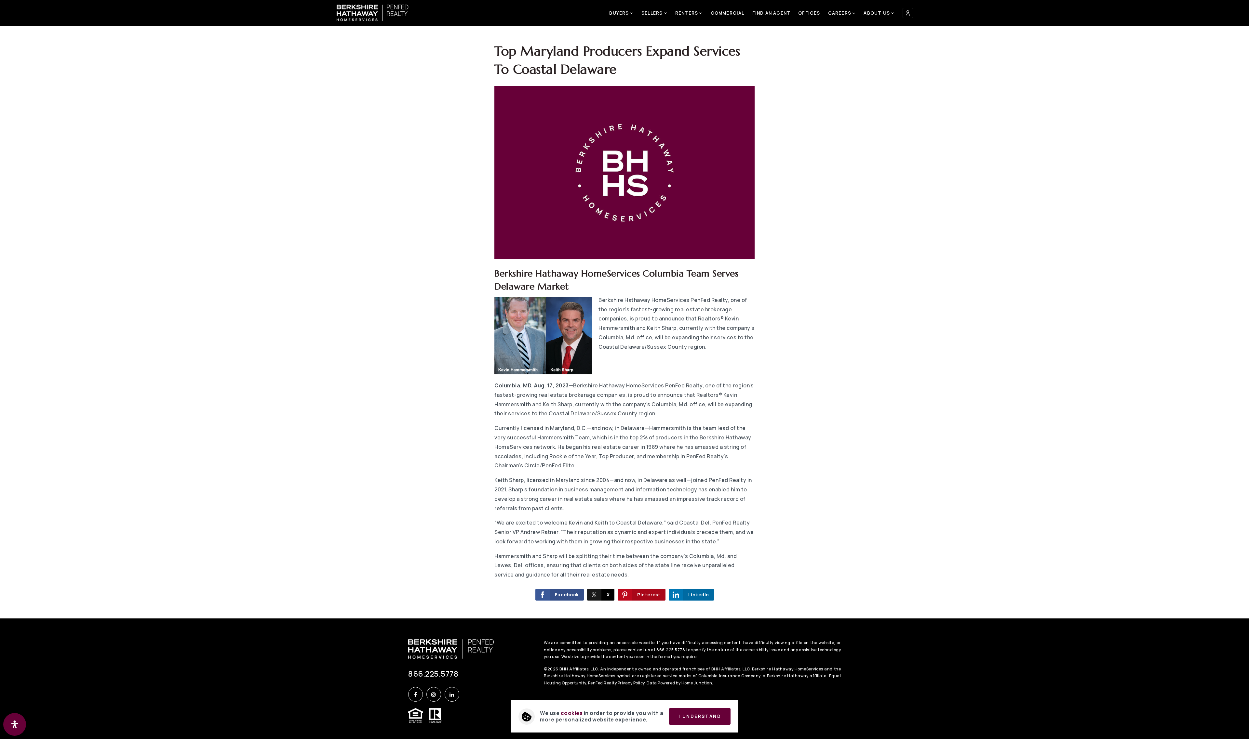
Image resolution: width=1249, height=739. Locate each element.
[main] (624, 309)
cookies (572, 713)
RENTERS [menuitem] (687, 13)
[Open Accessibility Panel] (14, 724)
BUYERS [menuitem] (619, 13)
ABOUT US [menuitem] (877, 13)
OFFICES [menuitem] (809, 13)
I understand (699, 716)
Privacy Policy (631, 683)
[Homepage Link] (372, 12)
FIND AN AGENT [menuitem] (771, 13)
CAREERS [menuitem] (840, 13)
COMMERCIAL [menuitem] (728, 13)
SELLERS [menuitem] (652, 13)
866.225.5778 (433, 673)
